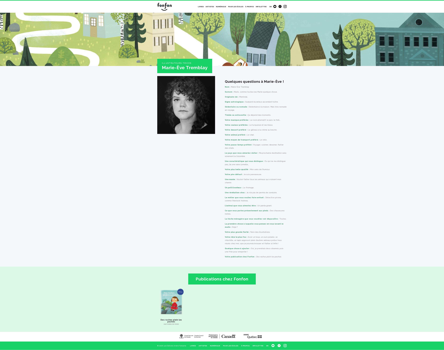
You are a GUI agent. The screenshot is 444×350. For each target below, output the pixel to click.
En (271, 7)
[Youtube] (274, 6)
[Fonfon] (164, 7)
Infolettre (261, 7)
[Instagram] (285, 6)
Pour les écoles (235, 7)
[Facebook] (280, 6)
